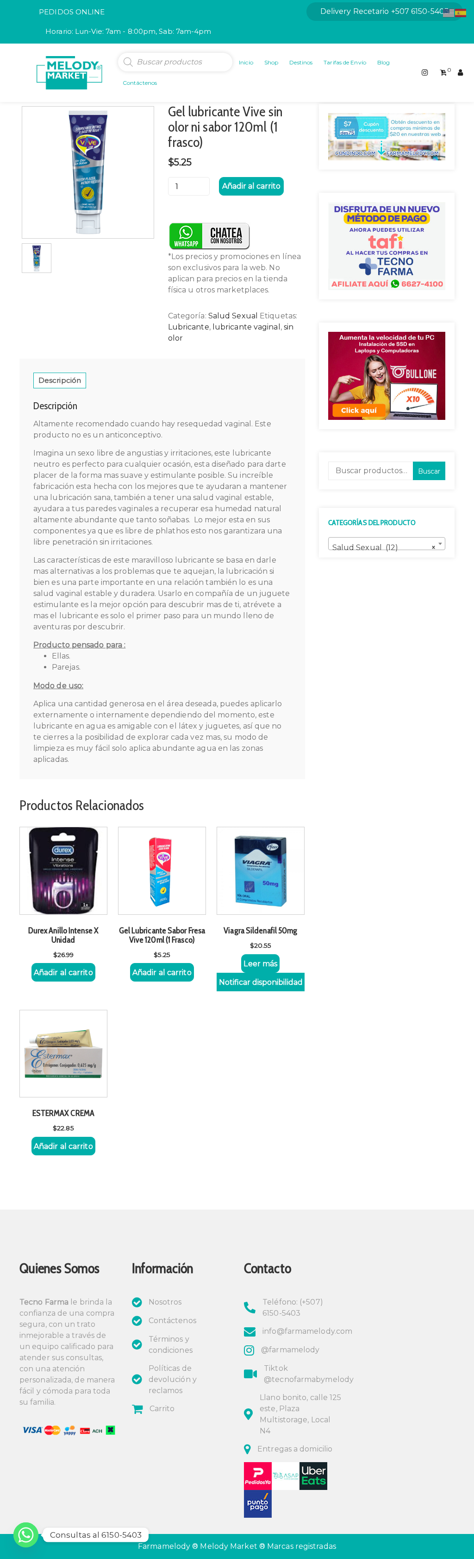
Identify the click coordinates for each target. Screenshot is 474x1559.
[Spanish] (461, 12)
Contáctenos (140, 82)
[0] (443, 73)
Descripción (59, 380)
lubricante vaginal (246, 327)
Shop (271, 62)
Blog (383, 62)
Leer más (260, 963)
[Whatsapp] (25, 1534)
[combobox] (386, 543)
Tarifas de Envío (345, 62)
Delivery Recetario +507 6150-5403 (384, 11)
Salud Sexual (233, 315)
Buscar (429, 471)
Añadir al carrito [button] (63, 972)
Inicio (246, 62)
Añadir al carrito (251, 186)
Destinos (300, 62)
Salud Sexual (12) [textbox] (384, 547)
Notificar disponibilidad (261, 982)
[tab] (59, 380)
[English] (449, 12)
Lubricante (188, 327)
